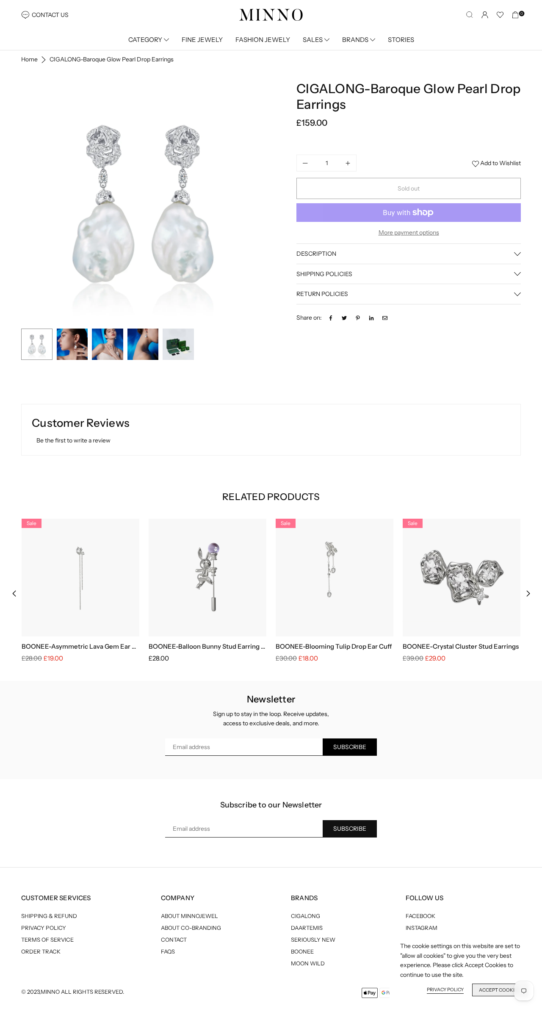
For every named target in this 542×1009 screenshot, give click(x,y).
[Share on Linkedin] (371, 317)
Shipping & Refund (49, 915)
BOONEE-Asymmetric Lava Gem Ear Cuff (83, 646)
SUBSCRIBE (349, 747)
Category (145, 40)
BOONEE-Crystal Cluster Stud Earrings (461, 646)
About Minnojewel (189, 915)
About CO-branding (191, 927)
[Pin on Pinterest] (358, 317)
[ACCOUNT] (484, 14)
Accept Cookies (499, 990)
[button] (252, 203)
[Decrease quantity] (305, 163)
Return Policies (322, 294)
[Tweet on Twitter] (344, 317)
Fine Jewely (202, 40)
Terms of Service (47, 939)
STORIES (401, 40)
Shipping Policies (324, 274)
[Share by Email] (385, 317)
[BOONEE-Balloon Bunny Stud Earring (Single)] (207, 577)
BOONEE (302, 951)
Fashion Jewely (262, 40)
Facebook (420, 915)
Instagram (421, 927)
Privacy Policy (43, 927)
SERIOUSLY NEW (313, 939)
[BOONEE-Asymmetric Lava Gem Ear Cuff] (80, 577)
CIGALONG (305, 915)
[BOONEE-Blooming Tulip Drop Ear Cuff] (334, 577)
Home (29, 59)
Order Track (41, 951)
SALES (313, 40)
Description (316, 254)
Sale (31, 523)
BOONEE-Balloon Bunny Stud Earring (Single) (216, 646)
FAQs (168, 951)
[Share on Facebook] (330, 317)
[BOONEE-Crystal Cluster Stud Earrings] (461, 577)
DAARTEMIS (307, 927)
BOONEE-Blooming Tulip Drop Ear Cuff (334, 646)
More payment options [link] (409, 232)
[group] (143, 202)
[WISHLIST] (500, 14)
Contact (174, 939)
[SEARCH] (469, 14)
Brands (355, 40)
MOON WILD (308, 963)
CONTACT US (50, 15)
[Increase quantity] (347, 163)
